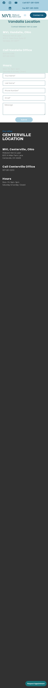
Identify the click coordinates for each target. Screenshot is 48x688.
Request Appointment (36, 684)
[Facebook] (4, 2)
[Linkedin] (10, 8)
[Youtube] (16, 2)
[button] (30, 8)
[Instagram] (10, 2)
